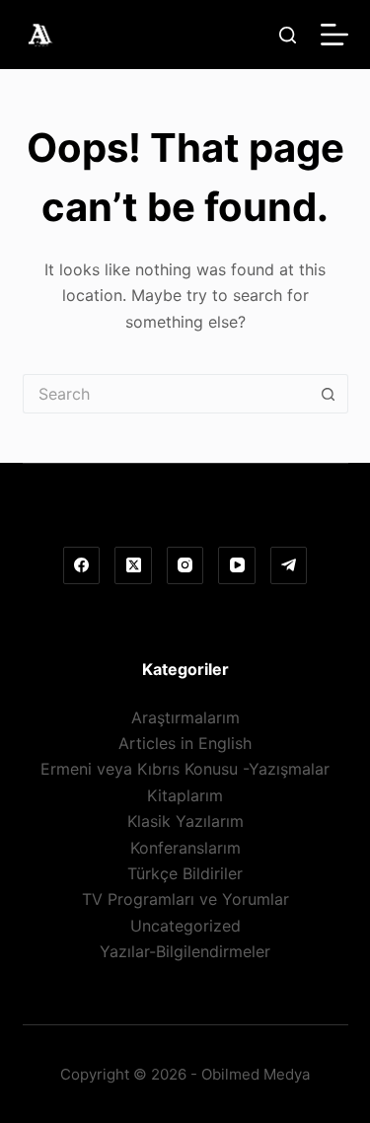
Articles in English (185, 743)
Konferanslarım (185, 848)
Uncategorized (185, 926)
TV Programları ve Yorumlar (185, 899)
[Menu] (334, 34)
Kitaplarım (185, 795)
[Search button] (328, 393)
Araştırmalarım (185, 717)
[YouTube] (237, 565)
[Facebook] (82, 565)
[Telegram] (289, 565)
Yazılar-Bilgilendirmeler (185, 951)
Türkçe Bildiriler (185, 873)
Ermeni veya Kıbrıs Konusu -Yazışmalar (185, 769)
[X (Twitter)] (133, 565)
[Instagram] (185, 565)
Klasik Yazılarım (185, 821)
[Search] (287, 35)
